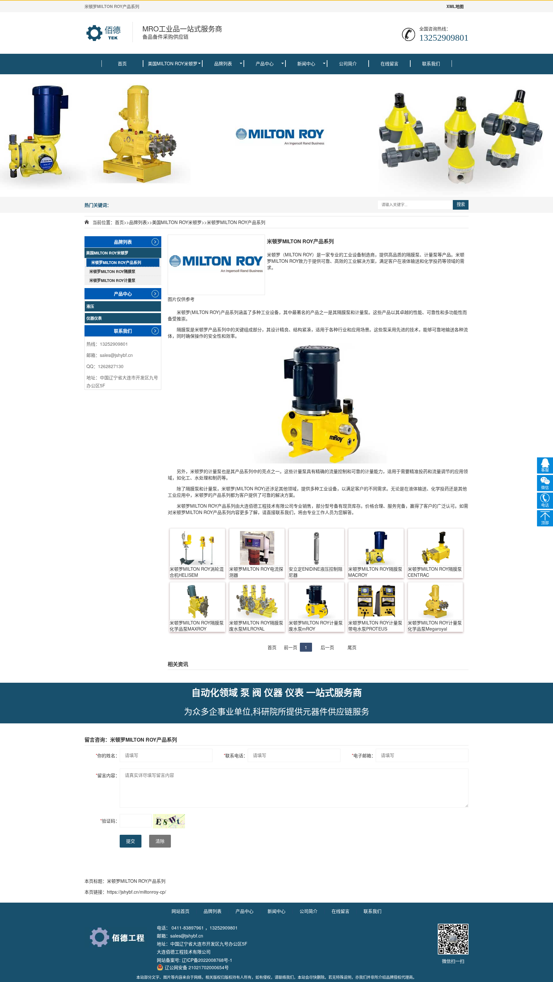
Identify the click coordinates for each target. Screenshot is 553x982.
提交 (130, 841)
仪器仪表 (94, 318)
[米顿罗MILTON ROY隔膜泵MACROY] (376, 547)
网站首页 (180, 911)
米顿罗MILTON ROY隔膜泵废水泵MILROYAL (256, 626)
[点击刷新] (169, 821)
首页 (122, 63)
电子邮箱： (364, 755)
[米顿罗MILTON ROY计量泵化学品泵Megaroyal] (435, 601)
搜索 (461, 204)
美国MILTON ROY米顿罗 (172, 63)
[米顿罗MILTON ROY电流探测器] (257, 547)
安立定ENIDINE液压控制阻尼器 (315, 572)
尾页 (352, 647)
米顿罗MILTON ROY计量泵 (112, 280)
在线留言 (389, 63)
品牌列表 (223, 63)
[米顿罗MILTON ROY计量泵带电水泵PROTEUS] (376, 601)
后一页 (327, 647)
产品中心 (265, 63)
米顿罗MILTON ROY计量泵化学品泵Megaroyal (435, 626)
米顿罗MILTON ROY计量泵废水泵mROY (316, 626)
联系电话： (236, 755)
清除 (160, 841)
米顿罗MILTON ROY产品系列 (236, 222)
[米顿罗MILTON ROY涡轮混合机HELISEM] (197, 547)
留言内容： (108, 775)
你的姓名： (108, 755)
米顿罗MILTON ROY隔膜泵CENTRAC (435, 572)
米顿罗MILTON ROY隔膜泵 (112, 271)
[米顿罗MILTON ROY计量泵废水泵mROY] (316, 601)
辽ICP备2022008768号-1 (207, 960)
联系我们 (431, 63)
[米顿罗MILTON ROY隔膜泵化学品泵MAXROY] (197, 601)
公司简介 (348, 63)
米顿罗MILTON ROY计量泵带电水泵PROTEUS (375, 626)
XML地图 (455, 6)
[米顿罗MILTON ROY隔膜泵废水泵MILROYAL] (257, 601)
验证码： (110, 820)
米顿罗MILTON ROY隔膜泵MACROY (375, 572)
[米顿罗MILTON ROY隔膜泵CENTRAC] (435, 547)
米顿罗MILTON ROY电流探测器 (256, 572)
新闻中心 (306, 63)
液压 (90, 306)
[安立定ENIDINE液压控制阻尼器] (316, 547)
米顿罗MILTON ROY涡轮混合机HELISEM (197, 572)
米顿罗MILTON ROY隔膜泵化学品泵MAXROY (197, 626)
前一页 (290, 647)
